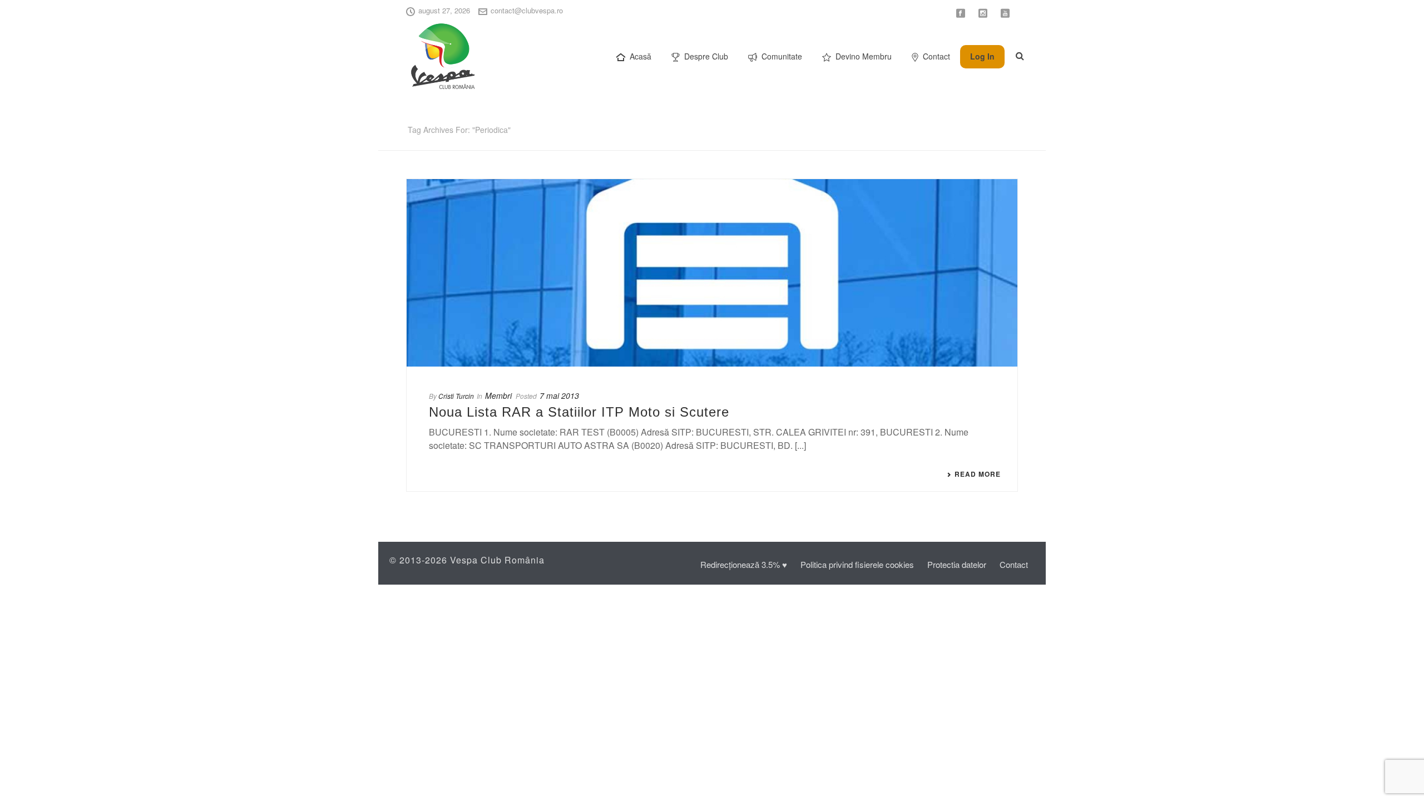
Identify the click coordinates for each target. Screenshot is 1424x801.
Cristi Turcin (456, 395)
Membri (498, 395)
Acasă (640, 56)
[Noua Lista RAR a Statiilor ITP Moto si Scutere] (712, 273)
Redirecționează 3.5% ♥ (743, 564)
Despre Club (706, 56)
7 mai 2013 (559, 395)
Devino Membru (863, 56)
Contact (936, 56)
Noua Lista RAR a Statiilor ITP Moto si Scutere (579, 411)
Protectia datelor (956, 564)
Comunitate (782, 56)
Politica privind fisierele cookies (857, 564)
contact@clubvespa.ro (527, 10)
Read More (978, 474)
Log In (982, 56)
